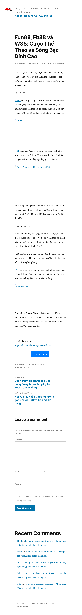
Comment (19, 439)
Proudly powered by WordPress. (36, 603)
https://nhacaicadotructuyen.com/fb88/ (33, 345)
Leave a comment (57, 63)
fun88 (19, 551)
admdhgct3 (21, 63)
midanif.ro (20, 8)
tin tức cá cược (23, 367)
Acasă (18, 15)
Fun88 (18, 100)
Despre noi (30, 15)
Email (44, 471)
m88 (19, 562)
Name (18, 471)
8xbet (19, 573)
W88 (17, 269)
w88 (19, 583)
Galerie (43, 15)
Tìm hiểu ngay (40, 354)
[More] (51, 16)
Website (18, 484)
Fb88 (17, 150)
